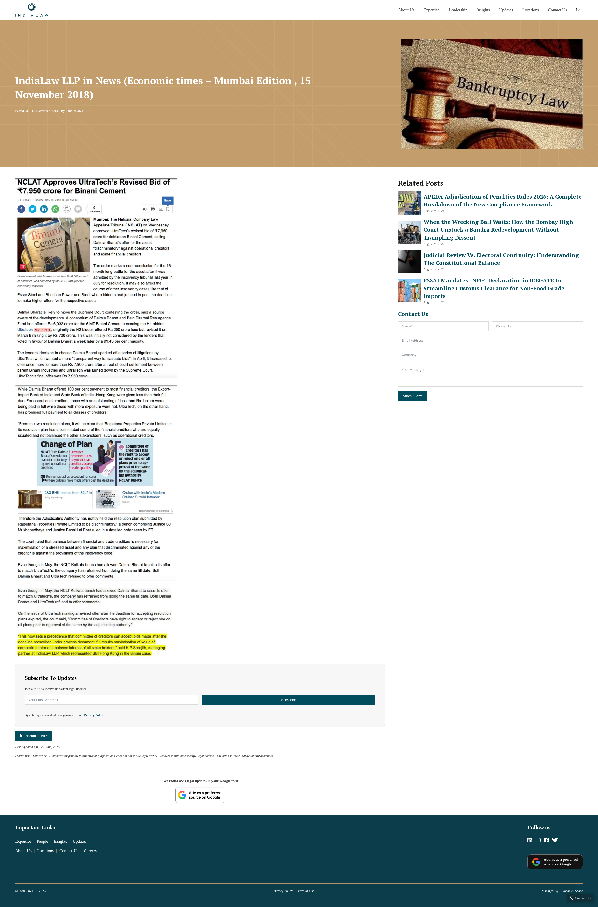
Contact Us (557, 9)
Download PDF (35, 736)
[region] (299, 891)
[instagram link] (538, 840)
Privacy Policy (94, 715)
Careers (90, 850)
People (42, 841)
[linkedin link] (529, 840)
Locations (530, 9)
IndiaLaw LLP (78, 111)
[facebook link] (546, 840)
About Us (406, 9)
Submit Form (412, 396)
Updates (506, 9)
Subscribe (288, 700)
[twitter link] (555, 840)
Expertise (431, 9)
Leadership (458, 9)
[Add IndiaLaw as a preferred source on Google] (199, 795)
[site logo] (31, 10)
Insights (483, 9)
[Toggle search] (578, 10)
